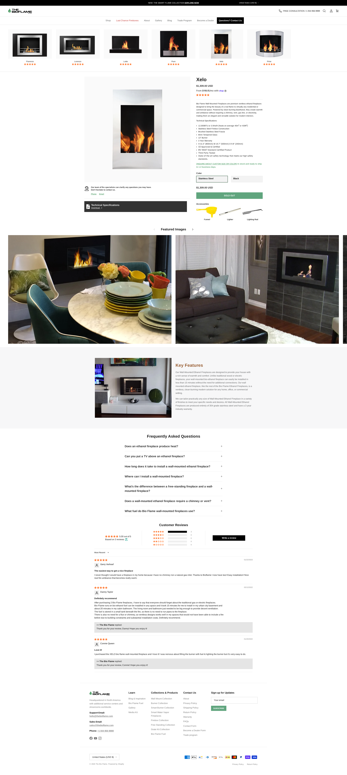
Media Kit (133, 712)
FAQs (186, 721)
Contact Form (189, 726)
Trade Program (184, 20)
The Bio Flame (101, 764)
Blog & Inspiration (137, 698)
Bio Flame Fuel (135, 703)
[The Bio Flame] (20, 11)
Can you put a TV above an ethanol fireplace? (155, 456)
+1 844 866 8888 (105, 731)
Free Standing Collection (163, 725)
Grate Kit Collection (160, 729)
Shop (108, 20)
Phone (94, 194)
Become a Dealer (205, 20)
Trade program (190, 735)
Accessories (202, 204)
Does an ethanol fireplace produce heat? (151, 446)
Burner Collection (159, 703)
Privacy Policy (190, 703)
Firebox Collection (160, 720)
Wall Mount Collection (161, 698)
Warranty (187, 717)
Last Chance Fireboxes (127, 20)
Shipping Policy (190, 708)
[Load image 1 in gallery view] (137, 129)
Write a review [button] (229, 538)
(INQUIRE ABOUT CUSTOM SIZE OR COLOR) (216, 164)
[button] (30, 64)
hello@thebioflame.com (101, 716)
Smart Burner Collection (162, 708)
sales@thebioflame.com (101, 725)
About (147, 20)
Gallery (158, 20)
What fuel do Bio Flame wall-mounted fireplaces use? (160, 511)
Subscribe (218, 708)
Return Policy (189, 712)
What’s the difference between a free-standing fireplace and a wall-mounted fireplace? (169, 488)
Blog (169, 20)
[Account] (331, 11)
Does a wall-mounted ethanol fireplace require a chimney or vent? (168, 501)
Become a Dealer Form (194, 730)
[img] (100, 560)
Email (101, 194)
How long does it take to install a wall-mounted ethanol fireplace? (167, 466)
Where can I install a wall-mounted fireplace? (154, 476)
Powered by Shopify (116, 764)
